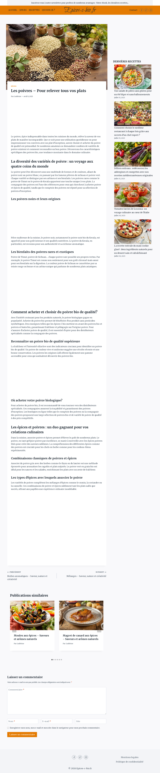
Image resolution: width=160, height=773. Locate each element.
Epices (23, 10)
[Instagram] (151, 10)
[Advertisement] (56, 117)
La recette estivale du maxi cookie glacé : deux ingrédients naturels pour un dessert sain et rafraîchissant (133, 249)
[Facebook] (142, 10)
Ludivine (17, 96)
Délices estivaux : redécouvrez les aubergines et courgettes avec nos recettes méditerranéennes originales (133, 172)
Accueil (12, 10)
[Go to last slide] (14, 629)
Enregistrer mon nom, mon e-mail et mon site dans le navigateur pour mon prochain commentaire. (55, 728)
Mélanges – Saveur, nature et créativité (86, 574)
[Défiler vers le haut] (154, 769)
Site (78, 721)
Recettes (34, 10)
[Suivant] (99, 629)
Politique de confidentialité (129, 762)
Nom (11, 721)
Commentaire (16, 689)
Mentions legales (129, 757)
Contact (133, 10)
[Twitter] (146, 10)
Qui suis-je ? (48, 10)
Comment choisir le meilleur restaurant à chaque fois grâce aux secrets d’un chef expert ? (131, 131)
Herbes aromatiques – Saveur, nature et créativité (27, 576)
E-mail (46, 721)
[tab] (52, 659)
